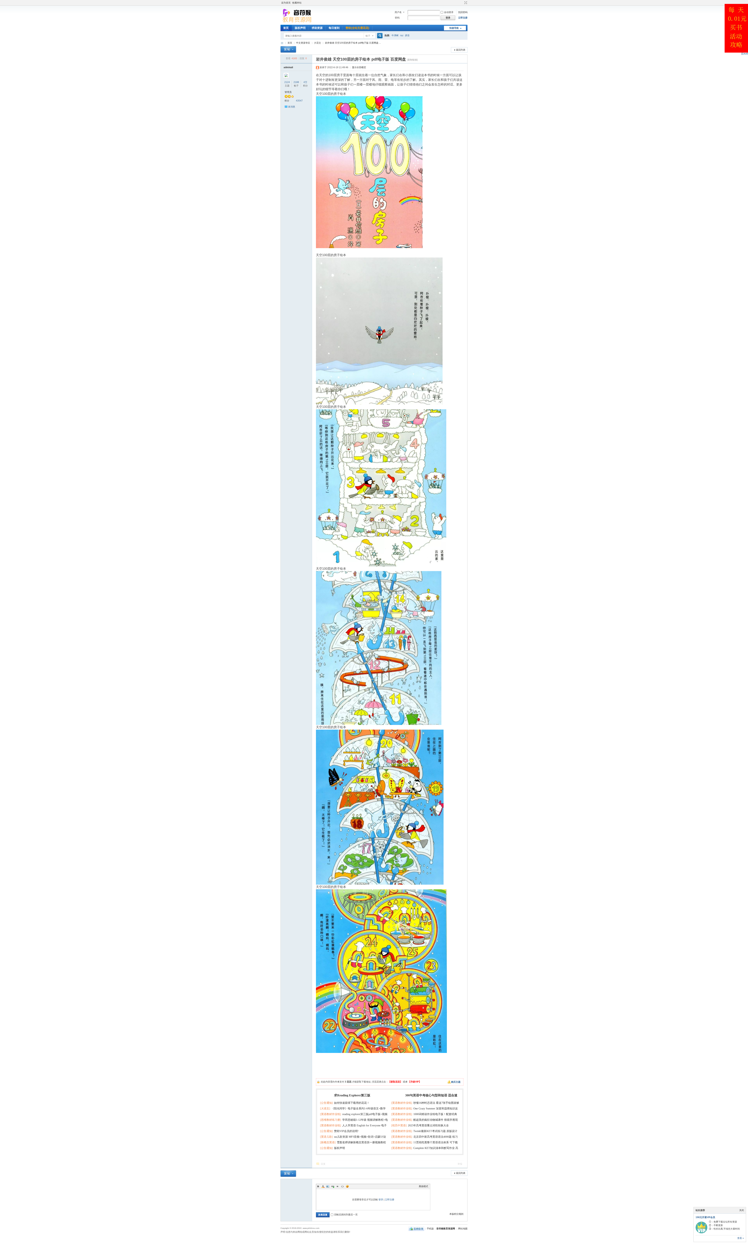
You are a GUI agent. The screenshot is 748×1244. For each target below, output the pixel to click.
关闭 (741, 1210)
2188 (296, 82)
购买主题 (455, 1082)
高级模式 (423, 1186)
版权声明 (300, 27)
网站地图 (463, 1228)
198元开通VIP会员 (705, 1217)
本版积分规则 (456, 1214)
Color (323, 1186)
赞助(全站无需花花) (357, 27)
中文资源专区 (303, 42)
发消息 (291, 106)
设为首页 (286, 2)
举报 (460, 1164)
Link (333, 1186)
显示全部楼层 (359, 67)
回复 (323, 1164)
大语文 (317, 42)
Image (328, 1186)
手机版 (430, 1228)
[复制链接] (412, 59)
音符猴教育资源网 (282, 43)
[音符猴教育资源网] (297, 22)
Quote (338, 1186)
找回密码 (463, 12)
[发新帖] (288, 49)
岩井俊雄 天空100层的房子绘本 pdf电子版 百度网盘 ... (353, 42)
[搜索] (379, 36)
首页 (286, 27)
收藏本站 (297, 2)
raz (401, 35)
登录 (380, 1199)
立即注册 (463, 17)
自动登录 (448, 12)
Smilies (347, 1186)
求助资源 (317, 27)
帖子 (368, 35)
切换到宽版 (465, 2)
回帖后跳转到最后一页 (346, 1214)
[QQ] (416, 1228)
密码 (397, 17)
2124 (287, 82)
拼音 (407, 35)
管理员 (288, 92)
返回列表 (460, 49)
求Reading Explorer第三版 (352, 1095)
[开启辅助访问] (462, 2)
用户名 (398, 12)
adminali (288, 67)
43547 (299, 100)
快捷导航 (454, 28)
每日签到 (334, 27)
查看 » (740, 1238)
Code (342, 1186)
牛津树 (395, 35)
